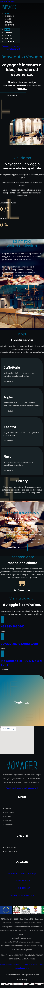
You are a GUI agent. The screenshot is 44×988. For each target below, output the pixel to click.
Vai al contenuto (7, 1)
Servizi (8, 19)
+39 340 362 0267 (12, 626)
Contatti (9, 25)
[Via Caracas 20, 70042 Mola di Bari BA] (2, 654)
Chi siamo (9, 16)
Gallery (8, 22)
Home (7, 13)
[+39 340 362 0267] (2, 619)
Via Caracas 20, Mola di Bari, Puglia (22, 873)
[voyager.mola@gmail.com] (2, 636)
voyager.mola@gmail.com (19, 644)
